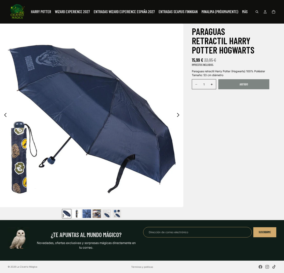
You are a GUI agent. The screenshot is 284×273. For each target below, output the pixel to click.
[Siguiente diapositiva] (179, 115)
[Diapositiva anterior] (4, 115)
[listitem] (245, 11)
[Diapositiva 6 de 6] (117, 213)
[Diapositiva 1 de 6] (66, 213)
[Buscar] (257, 12)
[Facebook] (260, 266)
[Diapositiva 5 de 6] (107, 213)
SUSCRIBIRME (265, 232)
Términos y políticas (142, 266)
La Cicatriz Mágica (27, 266)
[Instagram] (267, 266)
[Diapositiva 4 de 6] (97, 213)
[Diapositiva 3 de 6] (86, 213)
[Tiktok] (274, 266)
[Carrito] (273, 12)
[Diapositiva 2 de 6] (76, 213)
